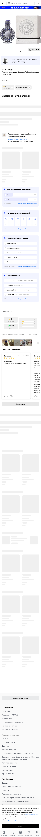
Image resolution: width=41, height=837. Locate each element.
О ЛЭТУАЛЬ (6, 705)
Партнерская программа (12, 787)
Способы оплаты (8, 736)
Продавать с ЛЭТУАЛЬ (10, 708)
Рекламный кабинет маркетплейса (15, 795)
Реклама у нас (7, 802)
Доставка (5, 740)
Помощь (5, 732)
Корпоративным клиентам (12, 798)
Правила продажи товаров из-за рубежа (18, 747)
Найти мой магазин (9, 719)
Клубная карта (8, 712)
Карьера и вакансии (10, 723)
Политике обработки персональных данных (22, 821)
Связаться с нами (9, 760)
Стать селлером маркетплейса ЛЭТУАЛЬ (18, 791)
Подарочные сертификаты (12, 716)
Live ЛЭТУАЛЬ (7, 764)
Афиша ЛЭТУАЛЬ (8, 767)
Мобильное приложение (11, 780)
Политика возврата (9, 756)
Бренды (5, 777)
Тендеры (5, 784)
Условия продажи (9, 743)
